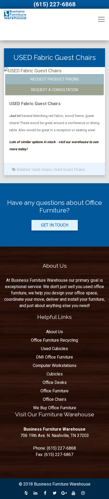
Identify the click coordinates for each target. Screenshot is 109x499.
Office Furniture (54, 390)
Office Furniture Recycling (54, 340)
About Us (54, 331)
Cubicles (55, 373)
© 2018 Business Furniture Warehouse (54, 484)
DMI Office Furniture (54, 357)
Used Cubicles (54, 348)
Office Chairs (54, 399)
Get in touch (54, 225)
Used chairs (42, 169)
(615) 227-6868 (55, 4)
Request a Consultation (54, 90)
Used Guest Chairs (69, 169)
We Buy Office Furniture (54, 407)
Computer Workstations (54, 365)
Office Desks (55, 382)
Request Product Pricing (54, 79)
